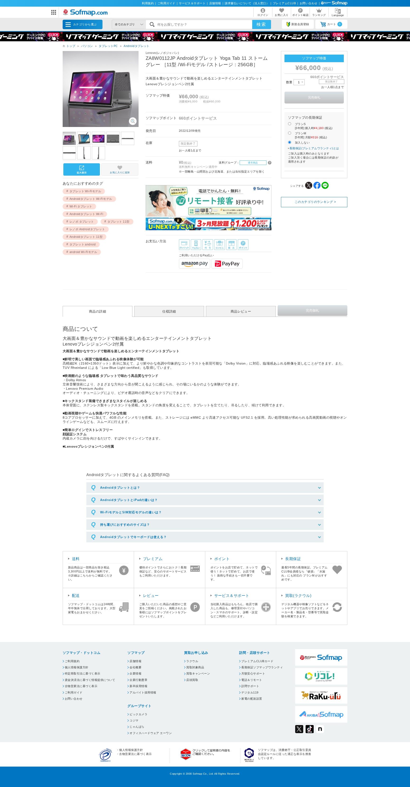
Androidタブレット (136, 46)
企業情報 (135, 673)
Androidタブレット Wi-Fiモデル (91, 199)
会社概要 (135, 667)
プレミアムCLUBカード (257, 661)
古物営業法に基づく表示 (81, 686)
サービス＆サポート (192, 3)
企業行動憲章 (138, 680)
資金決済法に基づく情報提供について (90, 680)
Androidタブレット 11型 (86, 237)
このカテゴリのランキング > (315, 202)
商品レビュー (241, 311)
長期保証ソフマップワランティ (262, 667)
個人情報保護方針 (77, 667)
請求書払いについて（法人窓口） (247, 3)
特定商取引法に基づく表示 (82, 673)
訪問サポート (250, 686)
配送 (76, 596)
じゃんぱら (137, 726)
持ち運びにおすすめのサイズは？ (125, 524)
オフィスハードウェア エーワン (151, 733)
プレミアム (153, 559)
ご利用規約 (72, 661)
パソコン (87, 46)
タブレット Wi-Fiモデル (85, 191)
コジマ (134, 720)
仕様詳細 (169, 311)
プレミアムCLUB (284, 3)
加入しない (302, 142)
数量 (290, 82)
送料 (76, 559)
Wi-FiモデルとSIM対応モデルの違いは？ (131, 512)
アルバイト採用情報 (143, 692)
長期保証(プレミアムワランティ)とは (314, 148)
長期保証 (293, 559)
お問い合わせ (308, 3)
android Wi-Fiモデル (83, 252)
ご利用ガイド (166, 3)
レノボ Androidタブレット (87, 229)
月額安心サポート (253, 673)
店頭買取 (192, 680)
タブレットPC (108, 46)
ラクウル (192, 661)
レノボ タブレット (82, 221)
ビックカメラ (138, 714)
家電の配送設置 (251, 698)
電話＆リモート (251, 680)
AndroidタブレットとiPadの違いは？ (129, 500)
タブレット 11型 (118, 221)
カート (334, 24)
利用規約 (148, 3)
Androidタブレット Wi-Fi (86, 214)
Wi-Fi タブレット (81, 206)
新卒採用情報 (138, 686)
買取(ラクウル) (298, 596)
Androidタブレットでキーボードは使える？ (133, 537)
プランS (314, 126)
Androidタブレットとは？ (120, 487)
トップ (70, 46)
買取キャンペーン (198, 673)
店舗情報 (215, 3)
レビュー (151, 596)
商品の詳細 (97, 311)
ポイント (222, 559)
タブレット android (83, 244)
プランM (311, 135)
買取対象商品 (195, 667)
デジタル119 (249, 692)
